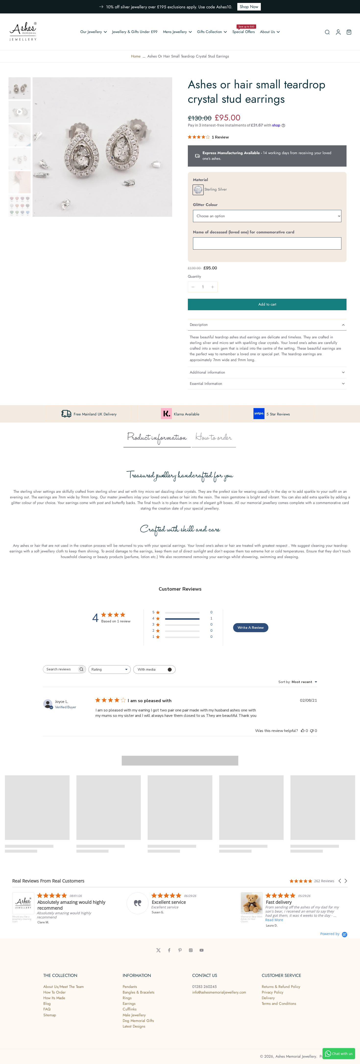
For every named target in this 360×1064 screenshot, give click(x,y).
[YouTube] (201, 950)
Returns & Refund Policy (281, 986)
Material (200, 180)
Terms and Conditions (279, 1003)
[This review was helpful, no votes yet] (302, 730)
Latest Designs (134, 1026)
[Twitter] (158, 950)
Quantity (194, 276)
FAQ (46, 1009)
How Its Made (54, 998)
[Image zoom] (102, 147)
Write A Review (251, 627)
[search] (327, 32)
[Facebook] (169, 950)
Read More (234, 919)
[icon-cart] (348, 32)
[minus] (193, 287)
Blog (47, 1003)
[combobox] (109, 669)
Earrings (129, 1003)
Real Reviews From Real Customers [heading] (48, 881)
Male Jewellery (134, 1015)
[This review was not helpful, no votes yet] (311, 730)
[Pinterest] (180, 950)
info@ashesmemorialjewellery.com (219, 992)
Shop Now (249, 7)
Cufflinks (129, 1009)
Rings (127, 998)
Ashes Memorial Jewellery (296, 1056)
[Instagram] (190, 950)
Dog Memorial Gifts (138, 1020)
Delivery (268, 998)
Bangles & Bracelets (138, 992)
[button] (267, 304)
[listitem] (135, 903)
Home (136, 56)
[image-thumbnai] (20, 88)
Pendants (130, 986)
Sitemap (49, 1015)
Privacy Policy (272, 992)
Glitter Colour (205, 204)
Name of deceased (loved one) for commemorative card (243, 232)
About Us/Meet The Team (63, 986)
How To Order (54, 992)
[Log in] (338, 31)
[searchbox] (60, 669)
